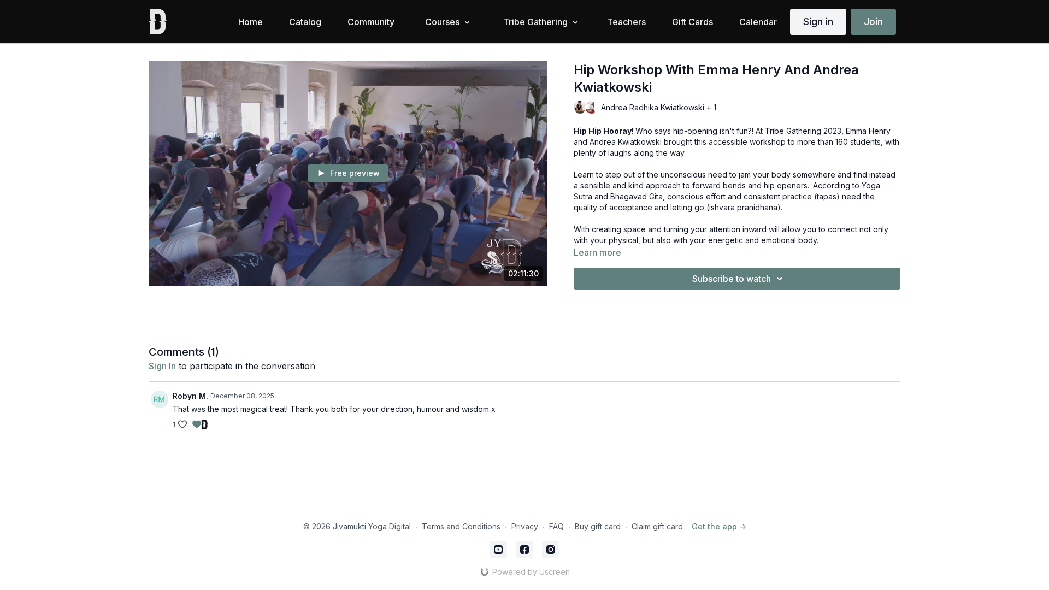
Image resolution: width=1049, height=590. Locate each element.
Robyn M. (190, 395)
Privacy (524, 526)
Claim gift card (657, 526)
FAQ (556, 526)
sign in (162, 366)
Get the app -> (719, 526)
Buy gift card (598, 526)
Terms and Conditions (461, 526)
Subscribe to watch (731, 278)
